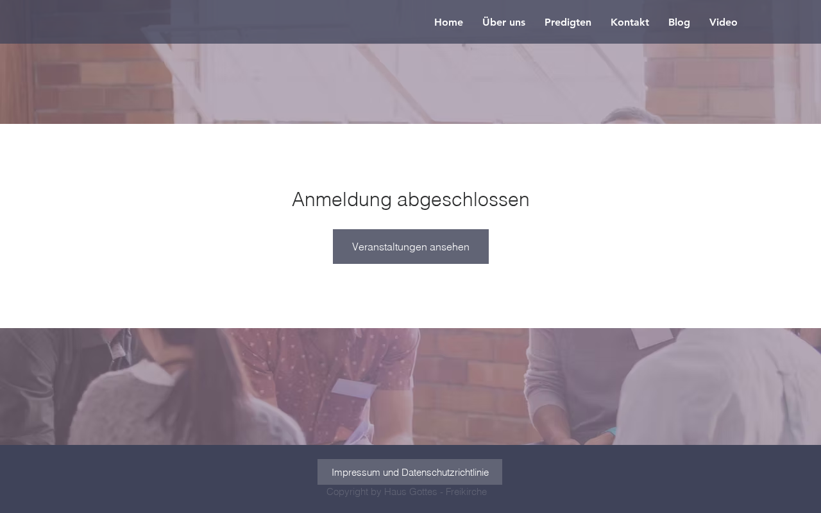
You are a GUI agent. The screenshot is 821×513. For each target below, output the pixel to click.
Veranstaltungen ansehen (411, 246)
